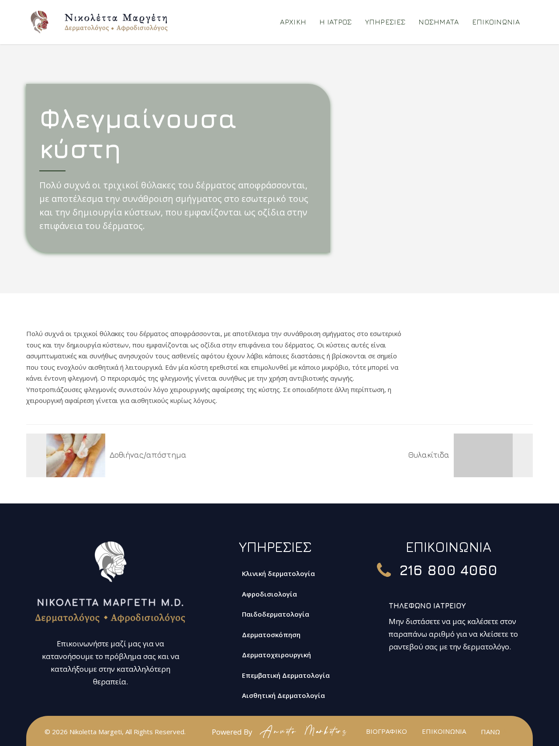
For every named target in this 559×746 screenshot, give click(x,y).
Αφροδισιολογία (269, 594)
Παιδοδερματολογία (275, 614)
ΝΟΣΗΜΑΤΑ (438, 21)
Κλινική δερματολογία (278, 573)
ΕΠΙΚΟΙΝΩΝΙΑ (496, 21)
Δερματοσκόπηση (271, 634)
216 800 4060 (448, 570)
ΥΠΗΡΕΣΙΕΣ (385, 21)
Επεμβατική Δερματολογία (286, 675)
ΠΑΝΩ (490, 731)
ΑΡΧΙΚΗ (293, 21)
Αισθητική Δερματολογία (283, 695)
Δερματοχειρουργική (276, 654)
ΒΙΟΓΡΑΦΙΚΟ (386, 731)
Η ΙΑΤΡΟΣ (335, 21)
